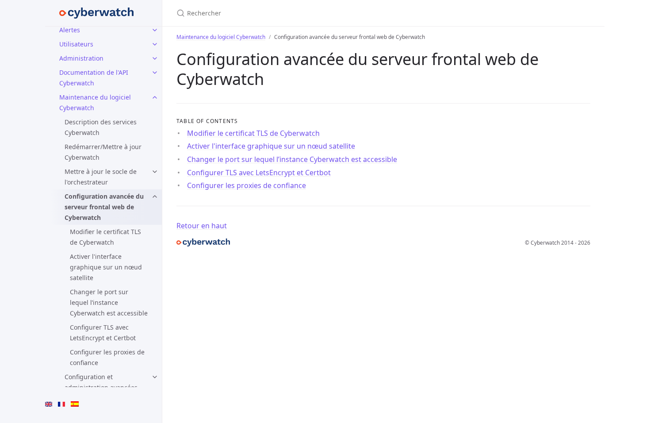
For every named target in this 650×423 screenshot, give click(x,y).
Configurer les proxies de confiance (107, 357)
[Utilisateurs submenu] (155, 44)
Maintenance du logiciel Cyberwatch (95, 102)
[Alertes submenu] (155, 30)
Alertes (69, 30)
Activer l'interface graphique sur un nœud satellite (106, 267)
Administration (81, 58)
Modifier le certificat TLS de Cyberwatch (105, 236)
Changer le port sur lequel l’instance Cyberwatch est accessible (109, 302)
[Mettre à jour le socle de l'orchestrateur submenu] (155, 172)
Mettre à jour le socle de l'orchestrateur (101, 176)
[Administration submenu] (155, 58)
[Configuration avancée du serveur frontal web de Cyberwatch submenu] (155, 196)
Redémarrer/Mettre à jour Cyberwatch (103, 152)
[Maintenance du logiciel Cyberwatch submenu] (155, 97)
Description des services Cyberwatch (101, 127)
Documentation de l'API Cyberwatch (93, 77)
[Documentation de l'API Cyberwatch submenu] (155, 72)
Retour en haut (201, 226)
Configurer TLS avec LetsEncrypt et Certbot (103, 332)
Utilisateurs (76, 44)
